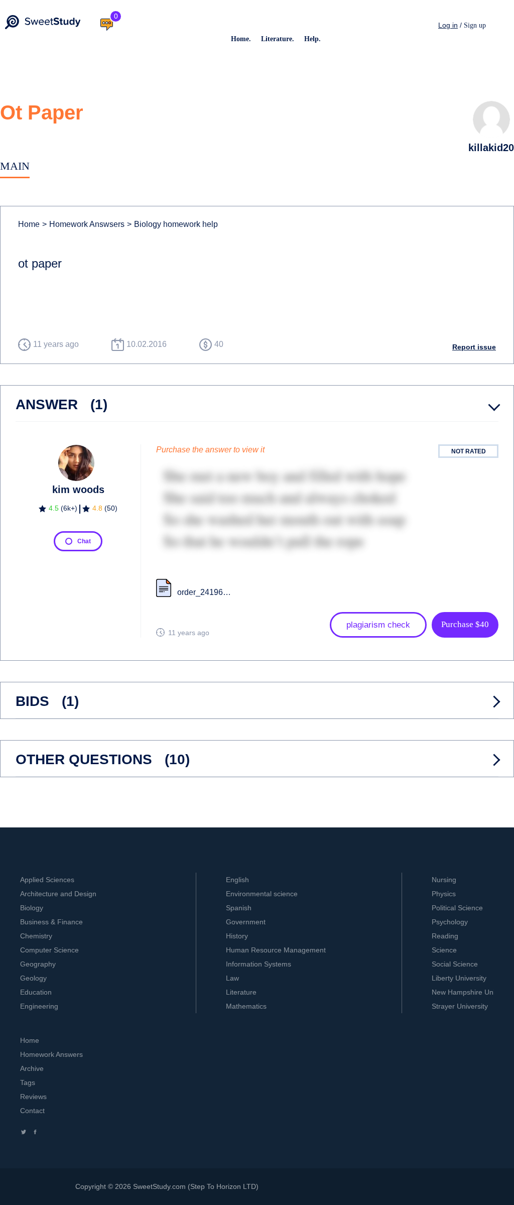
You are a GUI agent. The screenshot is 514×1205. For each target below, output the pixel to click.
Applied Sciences (47, 880)
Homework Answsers (83, 224)
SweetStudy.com (159, 1186)
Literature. (277, 39)
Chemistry (36, 936)
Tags (27, 1082)
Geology (33, 978)
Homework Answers (51, 1054)
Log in (448, 25)
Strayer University (460, 1006)
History (237, 936)
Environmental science (262, 894)
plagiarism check (378, 625)
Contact (32, 1111)
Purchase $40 (465, 624)
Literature (241, 992)
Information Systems (258, 964)
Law (232, 978)
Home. (241, 39)
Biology (31, 908)
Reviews (33, 1097)
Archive (32, 1068)
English (237, 880)
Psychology (450, 922)
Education (36, 992)
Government (246, 922)
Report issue (474, 347)
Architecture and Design (58, 894)
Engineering (39, 1006)
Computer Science (49, 950)
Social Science (455, 964)
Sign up (475, 25)
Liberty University (459, 978)
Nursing (444, 880)
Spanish (238, 908)
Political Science (457, 908)
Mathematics (246, 1006)
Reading (445, 936)
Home (29, 224)
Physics (444, 894)
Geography (38, 964)
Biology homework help (172, 224)
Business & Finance (51, 922)
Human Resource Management (276, 950)
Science (444, 950)
